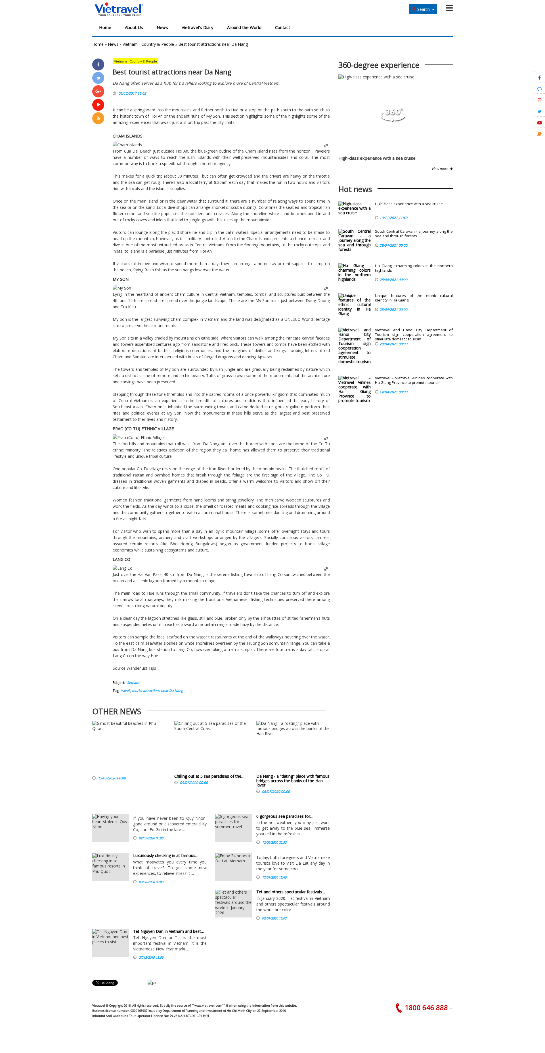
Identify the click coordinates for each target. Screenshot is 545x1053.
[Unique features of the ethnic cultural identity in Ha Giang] (354, 304)
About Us (134, 27)
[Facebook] (98, 64)
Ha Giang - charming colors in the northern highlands (414, 268)
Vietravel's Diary (197, 27)
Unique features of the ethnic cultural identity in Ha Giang (414, 298)
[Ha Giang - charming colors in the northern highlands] (354, 272)
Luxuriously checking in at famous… (165, 855)
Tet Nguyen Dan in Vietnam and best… (168, 931)
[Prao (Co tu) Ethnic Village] (139, 437)
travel (124, 690)
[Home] (118, 9)
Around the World (244, 27)
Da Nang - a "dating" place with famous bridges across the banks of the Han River (293, 780)
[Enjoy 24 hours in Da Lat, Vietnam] (233, 867)
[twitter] (98, 78)
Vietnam (132, 682)
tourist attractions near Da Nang (157, 690)
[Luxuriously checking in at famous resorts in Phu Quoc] (110, 867)
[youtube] (98, 105)
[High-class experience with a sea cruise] (393, 120)
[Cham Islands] (127, 144)
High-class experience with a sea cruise (377, 158)
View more (440, 168)
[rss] (98, 118)
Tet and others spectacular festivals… (290, 891)
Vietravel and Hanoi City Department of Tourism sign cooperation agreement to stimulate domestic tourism (414, 335)
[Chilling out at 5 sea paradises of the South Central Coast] (211, 747)
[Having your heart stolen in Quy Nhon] (110, 828)
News (162, 27)
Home (105, 27)
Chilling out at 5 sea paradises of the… (209, 776)
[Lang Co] (123, 568)
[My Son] (122, 288)
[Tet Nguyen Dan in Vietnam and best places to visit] (110, 943)
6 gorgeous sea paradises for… (284, 816)
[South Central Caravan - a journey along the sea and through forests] (354, 240)
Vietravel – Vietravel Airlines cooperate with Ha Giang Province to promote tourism (414, 380)
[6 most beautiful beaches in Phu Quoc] (129, 747)
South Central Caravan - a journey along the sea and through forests (414, 233)
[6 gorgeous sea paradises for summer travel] (233, 828)
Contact (282, 27)
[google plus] (98, 91)
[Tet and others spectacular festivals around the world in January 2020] (233, 903)
